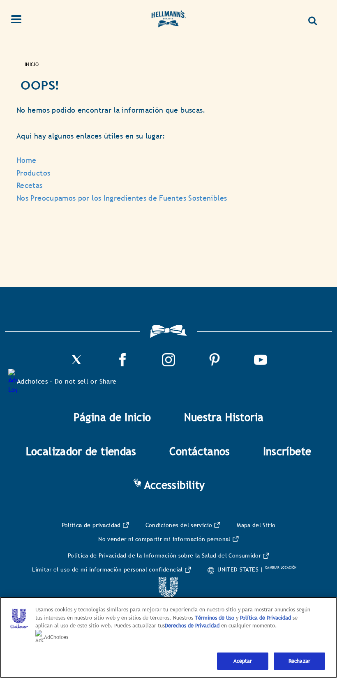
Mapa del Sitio (256, 525)
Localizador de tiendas (81, 451)
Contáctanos (199, 451)
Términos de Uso (214, 618)
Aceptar (242, 661)
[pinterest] (214, 364)
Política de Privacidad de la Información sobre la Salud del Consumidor (164, 555)
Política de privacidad (91, 525)
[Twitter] (76, 364)
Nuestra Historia (224, 417)
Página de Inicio (112, 417)
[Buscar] (315, 17)
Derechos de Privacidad (192, 625)
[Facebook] (122, 364)
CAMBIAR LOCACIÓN (281, 567)
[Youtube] (260, 364)
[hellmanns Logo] (168, 20)
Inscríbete (287, 451)
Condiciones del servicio (178, 525)
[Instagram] (168, 364)
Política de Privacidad (266, 618)
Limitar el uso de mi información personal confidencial (107, 569)
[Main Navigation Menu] (21, 20)
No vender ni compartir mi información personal (164, 539)
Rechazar (299, 661)
